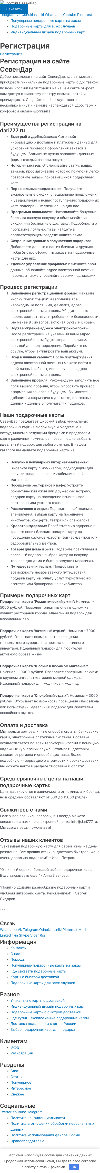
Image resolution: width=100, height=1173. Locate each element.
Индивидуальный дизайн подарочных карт (48, 32)
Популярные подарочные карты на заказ (46, 20)
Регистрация (11, 54)
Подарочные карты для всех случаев (43, 26)
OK (74, 1167)
